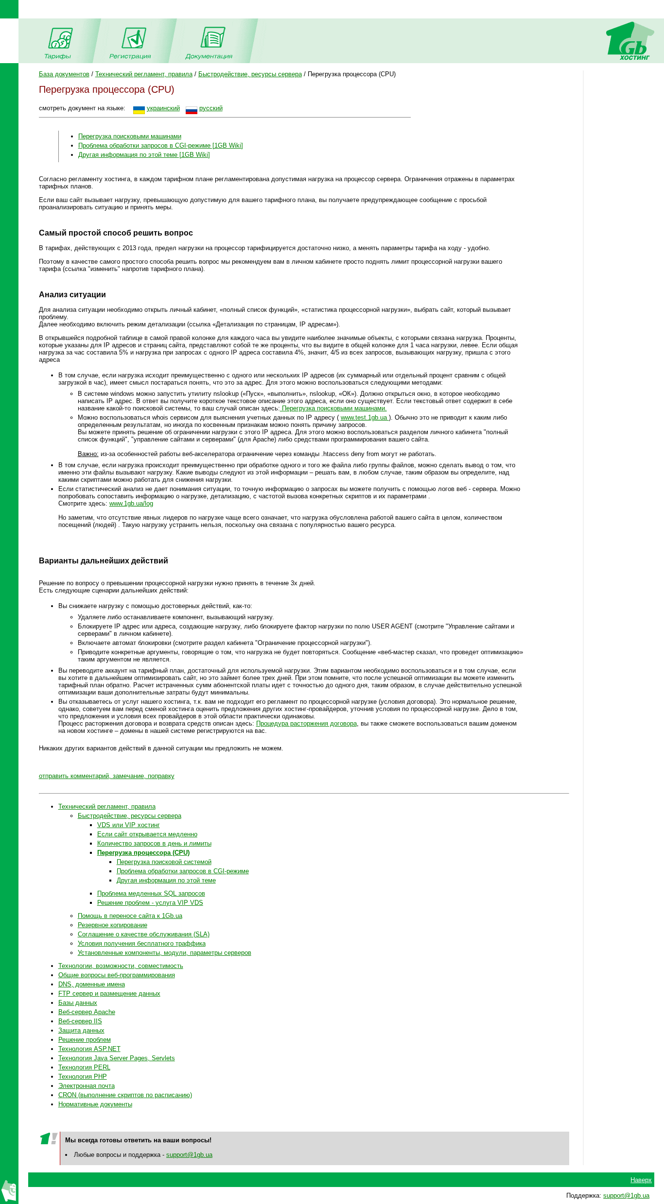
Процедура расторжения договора (306, 723)
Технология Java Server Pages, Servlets (116, 1058)
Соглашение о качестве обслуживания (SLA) (144, 934)
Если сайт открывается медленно (147, 834)
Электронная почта (86, 1085)
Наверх (641, 1180)
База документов (64, 74)
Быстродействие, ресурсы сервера (250, 74)
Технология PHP (82, 1076)
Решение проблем (84, 1039)
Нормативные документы (95, 1104)
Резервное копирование (112, 925)
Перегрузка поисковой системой (164, 861)
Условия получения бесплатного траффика (142, 943)
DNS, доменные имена (91, 984)
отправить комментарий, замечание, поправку (107, 776)
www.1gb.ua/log (131, 503)
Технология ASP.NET (89, 1048)
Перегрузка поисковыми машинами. (333, 408)
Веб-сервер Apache (86, 1012)
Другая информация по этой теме (166, 880)
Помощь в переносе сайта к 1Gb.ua (130, 915)
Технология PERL (84, 1067)
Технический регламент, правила (143, 74)
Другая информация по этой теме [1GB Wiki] (144, 154)
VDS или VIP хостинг (128, 825)
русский (211, 108)
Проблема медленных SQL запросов (151, 893)
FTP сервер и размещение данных (109, 993)
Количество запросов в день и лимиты (154, 843)
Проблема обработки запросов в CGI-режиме (183, 871)
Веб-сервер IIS (80, 1021)
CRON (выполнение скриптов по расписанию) (125, 1095)
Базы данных (77, 1002)
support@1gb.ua (189, 1154)
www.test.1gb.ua (365, 417)
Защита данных (81, 1030)
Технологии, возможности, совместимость (120, 965)
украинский (163, 108)
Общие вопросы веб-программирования (116, 975)
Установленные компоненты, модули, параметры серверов (164, 952)
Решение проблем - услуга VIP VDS (150, 902)
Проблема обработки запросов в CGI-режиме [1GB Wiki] (160, 145)
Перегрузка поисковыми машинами (129, 136)
